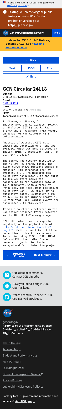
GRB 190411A (10, 103)
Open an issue (20, 288)
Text (12, 68)
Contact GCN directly (25, 276)
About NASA (10, 343)
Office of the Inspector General (22, 374)
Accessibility (10, 349)
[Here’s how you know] (31, 4)
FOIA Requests (12, 368)
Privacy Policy (11, 380)
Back (33, 60)
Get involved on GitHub (26, 299)
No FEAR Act (10, 362)
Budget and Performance (18, 355)
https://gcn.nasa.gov (20, 25)
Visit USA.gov (23, 401)
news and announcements (25, 45)
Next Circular (42, 255)
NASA (23, 329)
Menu (57, 33)
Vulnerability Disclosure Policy (21, 386)
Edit (33, 76)
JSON (31, 68)
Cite (49, 68)
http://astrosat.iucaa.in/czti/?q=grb (27, 229)
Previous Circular (19, 255)
